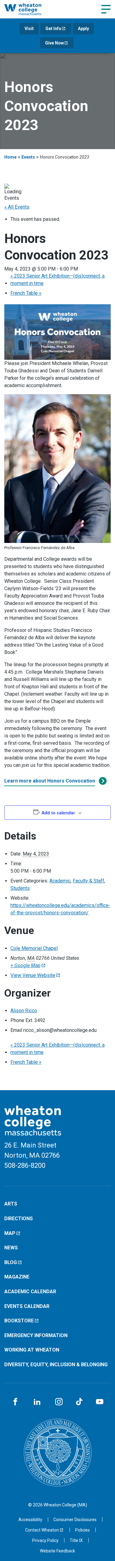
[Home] (29, 9)
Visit (29, 28)
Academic (60, 881)
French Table (25, 293)
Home (10, 157)
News (11, 1248)
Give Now (54, 42)
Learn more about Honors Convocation (49, 781)
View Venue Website (32, 975)
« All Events (16, 207)
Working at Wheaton (31, 1350)
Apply (83, 28)
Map (9, 1233)
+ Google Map (25, 965)
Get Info (53, 28)
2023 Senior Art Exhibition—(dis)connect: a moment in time (57, 279)
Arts (10, 1204)
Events (28, 157)
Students (20, 888)
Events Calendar (26, 1306)
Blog (10, 1262)
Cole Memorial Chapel (34, 948)
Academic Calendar (30, 1291)
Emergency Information (35, 1335)
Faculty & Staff (88, 881)
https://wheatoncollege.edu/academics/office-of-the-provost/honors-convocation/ (60, 909)
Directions (18, 1218)
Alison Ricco (23, 1010)
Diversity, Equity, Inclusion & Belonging (56, 1364)
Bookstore (19, 1321)
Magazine (16, 1277)
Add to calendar (58, 812)
